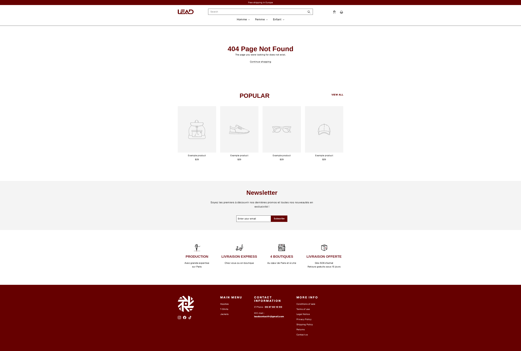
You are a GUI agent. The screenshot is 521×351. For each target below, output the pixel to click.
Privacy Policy (304, 319)
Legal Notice (303, 314)
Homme (242, 19)
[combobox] (260, 12)
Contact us (302, 334)
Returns (300, 329)
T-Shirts (224, 309)
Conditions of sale (305, 304)
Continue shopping (260, 61)
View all (337, 94)
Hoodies (224, 304)
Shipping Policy (304, 324)
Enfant (277, 19)
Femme (260, 19)
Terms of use (303, 309)
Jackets (224, 314)
